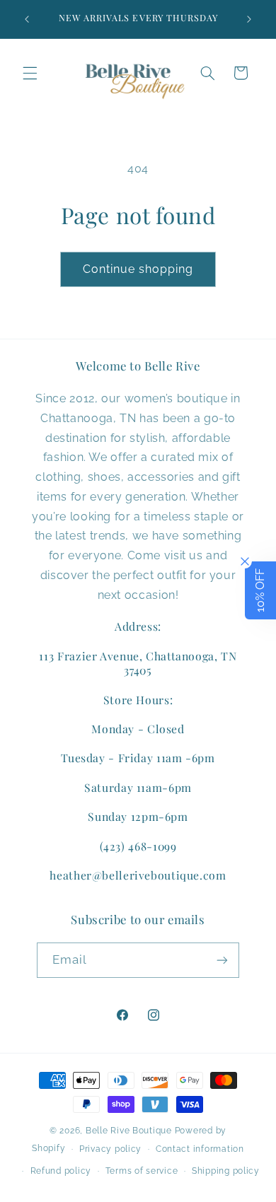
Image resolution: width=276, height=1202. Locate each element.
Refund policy (61, 1171)
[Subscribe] (222, 960)
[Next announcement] (249, 19)
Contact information (200, 1149)
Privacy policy (110, 1149)
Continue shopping (138, 269)
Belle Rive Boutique (129, 1131)
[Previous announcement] (26, 19)
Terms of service (141, 1171)
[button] (29, 73)
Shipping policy (226, 1171)
